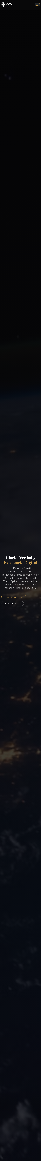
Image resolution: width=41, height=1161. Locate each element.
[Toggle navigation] (37, 4)
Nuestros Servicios (14, 597)
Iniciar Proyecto (12, 603)
